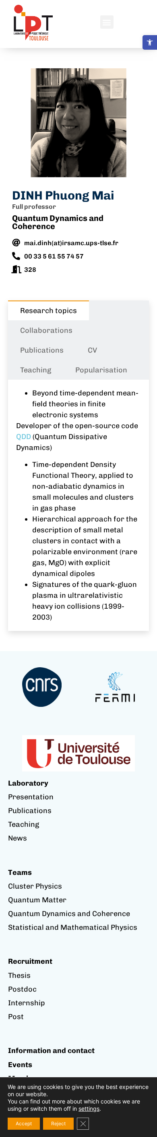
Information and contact (51, 1050)
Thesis (19, 975)
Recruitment (30, 961)
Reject (58, 1123)
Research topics (48, 310)
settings (88, 1108)
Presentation (31, 796)
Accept (24, 1123)
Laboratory (28, 783)
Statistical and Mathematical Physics (72, 927)
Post (16, 1016)
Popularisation (101, 370)
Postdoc (22, 989)
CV (92, 350)
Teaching (35, 370)
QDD (23, 436)
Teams (20, 872)
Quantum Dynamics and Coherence (57, 222)
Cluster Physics (35, 886)
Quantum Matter (37, 899)
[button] (150, 42)
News (17, 838)
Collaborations (46, 330)
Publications (42, 350)
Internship (26, 1002)
